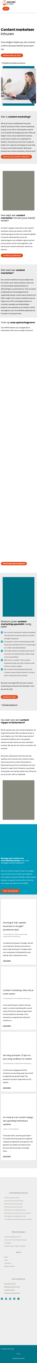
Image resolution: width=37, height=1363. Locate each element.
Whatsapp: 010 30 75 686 (12, 1287)
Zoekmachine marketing (11, 936)
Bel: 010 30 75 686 (9, 1283)
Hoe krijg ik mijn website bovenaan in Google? (18, 1219)
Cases (5, 1129)
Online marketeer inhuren (11, 1197)
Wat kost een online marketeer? (13, 1207)
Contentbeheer (8, 934)
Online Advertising (20, 934)
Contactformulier (9, 1290)
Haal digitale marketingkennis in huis (15, 1216)
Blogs (6, 1257)
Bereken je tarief (9, 697)
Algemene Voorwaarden (18, 1358)
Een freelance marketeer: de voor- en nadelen (17, 1213)
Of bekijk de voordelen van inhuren (13, 63)
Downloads (7, 1263)
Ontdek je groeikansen (12, 255)
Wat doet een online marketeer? (13, 1204)
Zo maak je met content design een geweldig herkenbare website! (18, 1121)
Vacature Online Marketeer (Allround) (15, 1240)
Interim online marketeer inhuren (13, 1201)
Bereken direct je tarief (12, 55)
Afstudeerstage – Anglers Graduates (15, 1246)
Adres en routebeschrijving (12, 1293)
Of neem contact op (9, 705)
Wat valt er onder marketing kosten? (15, 1210)
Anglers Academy (9, 1266)
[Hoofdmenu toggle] (5, 9)
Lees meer (7, 960)
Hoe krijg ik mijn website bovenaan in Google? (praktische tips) (14, 926)
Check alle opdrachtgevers (14, 563)
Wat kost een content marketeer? (16, 157)
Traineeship (7, 1243)
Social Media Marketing (22, 998)
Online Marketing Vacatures (12, 1237)
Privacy (18, 1353)
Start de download (10, 891)
